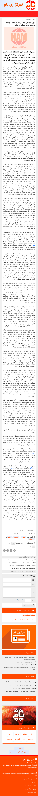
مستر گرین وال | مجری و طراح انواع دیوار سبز (22, 619)
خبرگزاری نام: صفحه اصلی (18, 752)
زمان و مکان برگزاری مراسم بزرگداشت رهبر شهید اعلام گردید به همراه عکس (19, 668)
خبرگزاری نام (13, 4)
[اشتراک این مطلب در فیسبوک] (11, 550)
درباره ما (34, 782)
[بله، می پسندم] (13, 543)
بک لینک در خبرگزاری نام (30, 786)
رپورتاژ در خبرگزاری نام (31, 789)
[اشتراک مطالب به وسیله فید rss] (4, 550)
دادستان (32, 468)
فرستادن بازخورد (28, 605)
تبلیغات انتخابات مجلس (28, 615)
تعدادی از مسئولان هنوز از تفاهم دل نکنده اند (25, 665)
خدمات (30, 739)
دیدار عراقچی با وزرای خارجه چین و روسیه (26, 662)
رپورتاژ (9, 739)
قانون (10, 734)
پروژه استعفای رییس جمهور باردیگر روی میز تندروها (23, 568)
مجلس (24, 734)
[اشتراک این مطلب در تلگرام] (14, 550)
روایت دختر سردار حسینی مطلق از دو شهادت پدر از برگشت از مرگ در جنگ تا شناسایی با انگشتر (20, 658)
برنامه (17, 734)
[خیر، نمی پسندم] (33, 546)
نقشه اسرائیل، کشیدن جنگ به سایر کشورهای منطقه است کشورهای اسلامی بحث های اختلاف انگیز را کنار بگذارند (20, 682)
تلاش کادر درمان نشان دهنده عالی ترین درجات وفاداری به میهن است (20, 691)
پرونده (12, 468)
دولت (21, 96)
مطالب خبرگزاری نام (32, 792)
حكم (9, 537)
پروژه (33, 245)
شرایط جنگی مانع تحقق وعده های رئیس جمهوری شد (24, 688)
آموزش (17, 739)
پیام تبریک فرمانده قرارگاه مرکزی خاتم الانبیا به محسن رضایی (22, 565)
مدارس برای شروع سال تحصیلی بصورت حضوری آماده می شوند (21, 563)
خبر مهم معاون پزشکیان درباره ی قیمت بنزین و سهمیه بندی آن (21, 560)
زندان (33, 453)
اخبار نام (18, 748)
